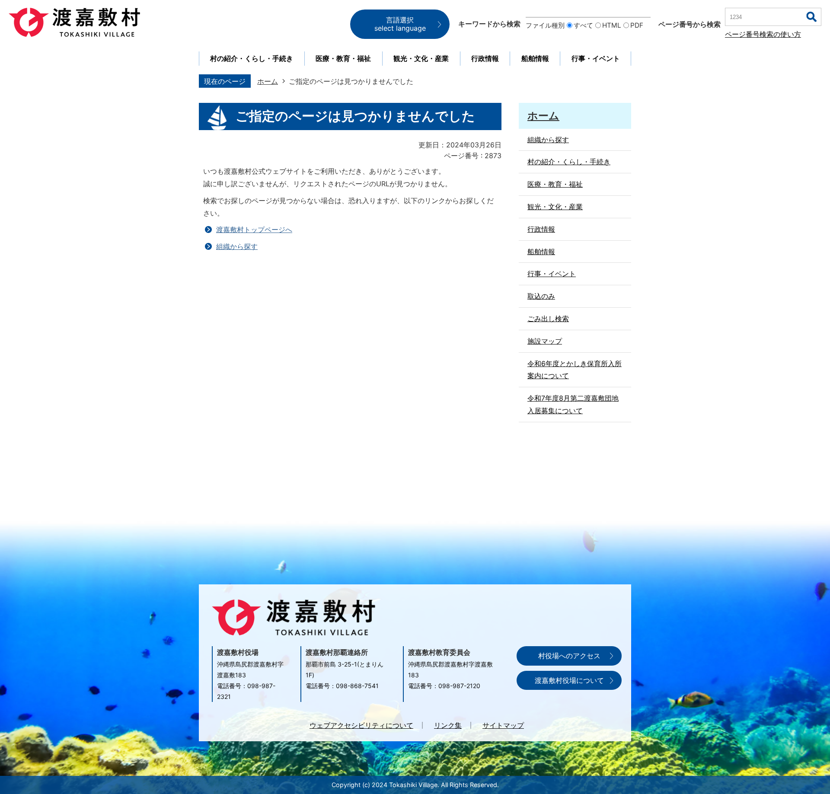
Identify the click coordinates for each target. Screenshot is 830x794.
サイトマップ (503, 725)
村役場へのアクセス (569, 655)
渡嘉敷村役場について (569, 680)
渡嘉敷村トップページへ (254, 229)
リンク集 (448, 725)
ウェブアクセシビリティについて (361, 725)
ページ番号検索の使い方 (763, 34)
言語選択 (400, 24)
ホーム (267, 81)
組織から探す (237, 246)
